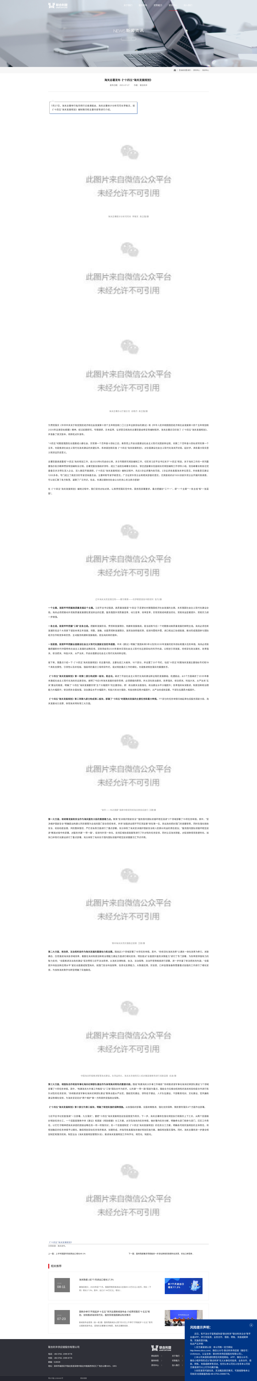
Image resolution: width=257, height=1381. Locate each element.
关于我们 (128, 5)
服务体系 (143, 5)
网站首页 (155, 1356)
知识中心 (205, 70)
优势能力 (158, 5)
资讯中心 (173, 5)
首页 (189, 70)
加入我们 (188, 5)
